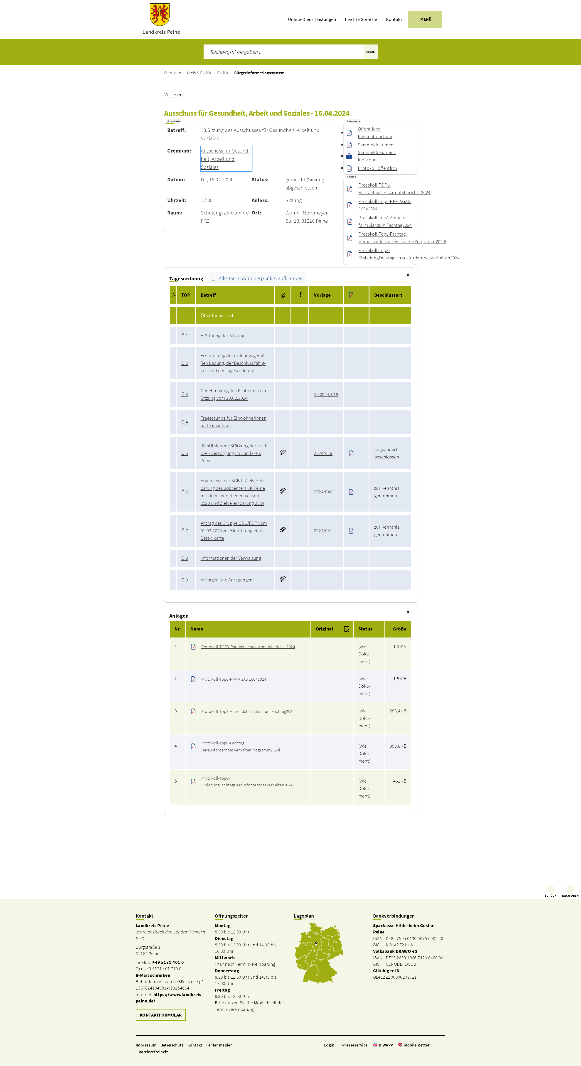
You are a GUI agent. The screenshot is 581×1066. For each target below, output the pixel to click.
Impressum (146, 1045)
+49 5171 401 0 (168, 962)
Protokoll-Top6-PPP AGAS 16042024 (385, 205)
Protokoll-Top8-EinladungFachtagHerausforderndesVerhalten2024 (409, 254)
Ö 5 (184, 453)
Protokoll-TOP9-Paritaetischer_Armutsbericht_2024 (394, 188)
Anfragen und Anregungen (227, 580)
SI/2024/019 (326, 394)
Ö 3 (184, 394)
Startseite (172, 72)
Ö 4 (184, 422)
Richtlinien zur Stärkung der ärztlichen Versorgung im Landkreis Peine (235, 453)
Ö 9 (184, 580)
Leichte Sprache (361, 19)
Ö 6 (184, 492)
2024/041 (323, 531)
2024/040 (323, 492)
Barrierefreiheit (153, 1051)
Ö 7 (184, 531)
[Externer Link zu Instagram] (437, 1045)
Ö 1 (184, 336)
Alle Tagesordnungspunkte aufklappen (261, 278)
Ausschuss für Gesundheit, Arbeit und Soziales (225, 159)
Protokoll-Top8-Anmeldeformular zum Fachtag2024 (385, 221)
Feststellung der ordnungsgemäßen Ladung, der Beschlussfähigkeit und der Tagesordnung (233, 363)
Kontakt (394, 19)
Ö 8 (184, 558)
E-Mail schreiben (153, 975)
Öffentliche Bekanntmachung (375, 132)
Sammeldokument (376, 145)
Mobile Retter (417, 1045)
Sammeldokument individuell (377, 156)
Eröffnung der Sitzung (222, 336)
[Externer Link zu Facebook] (432, 1045)
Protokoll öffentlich (377, 168)
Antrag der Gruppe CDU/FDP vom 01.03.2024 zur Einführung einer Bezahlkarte (234, 530)
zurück (550, 896)
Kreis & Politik (199, 72)
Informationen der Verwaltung (231, 558)
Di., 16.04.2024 (216, 179)
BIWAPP (386, 1045)
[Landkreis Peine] (172, 972)
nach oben (570, 896)
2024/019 (323, 453)
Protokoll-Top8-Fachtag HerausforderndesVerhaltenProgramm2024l (402, 237)
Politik (222, 72)
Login (329, 1045)
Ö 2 (184, 363)
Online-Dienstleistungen (312, 19)
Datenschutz (172, 1045)
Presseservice (355, 1045)
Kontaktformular (161, 1015)
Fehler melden (219, 1045)
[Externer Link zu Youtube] (443, 1045)
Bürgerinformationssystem (259, 72)
